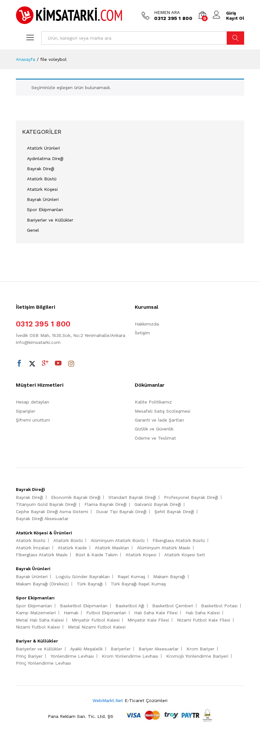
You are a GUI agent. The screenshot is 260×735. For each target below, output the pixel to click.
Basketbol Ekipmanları (83, 605)
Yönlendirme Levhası (72, 656)
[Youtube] (58, 363)
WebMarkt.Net (108, 700)
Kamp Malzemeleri (36, 612)
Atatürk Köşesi (42, 189)
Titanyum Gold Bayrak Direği (46, 504)
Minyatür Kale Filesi (148, 619)
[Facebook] (19, 363)
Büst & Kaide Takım (96, 554)
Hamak (71, 612)
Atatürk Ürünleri (43, 148)
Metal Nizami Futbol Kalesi (97, 626)
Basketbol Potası (219, 605)
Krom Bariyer (200, 648)
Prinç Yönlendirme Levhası (43, 663)
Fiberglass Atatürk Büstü (179, 540)
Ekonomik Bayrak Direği (76, 497)
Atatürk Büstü (41, 178)
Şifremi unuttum (33, 419)
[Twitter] (32, 363)
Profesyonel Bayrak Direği (191, 497)
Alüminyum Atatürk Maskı (163, 547)
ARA (235, 38)
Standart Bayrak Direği (132, 497)
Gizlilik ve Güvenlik (154, 428)
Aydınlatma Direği (45, 158)
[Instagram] (71, 363)
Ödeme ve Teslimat (155, 438)
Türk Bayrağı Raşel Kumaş (138, 583)
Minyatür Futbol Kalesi (96, 619)
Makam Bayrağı (169, 576)
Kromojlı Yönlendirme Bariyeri (197, 656)
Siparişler (25, 411)
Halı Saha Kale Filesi (156, 612)
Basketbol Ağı (129, 605)
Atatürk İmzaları (33, 547)
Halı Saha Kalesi (202, 612)
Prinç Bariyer (29, 656)
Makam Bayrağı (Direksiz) (42, 583)
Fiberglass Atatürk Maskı (42, 554)
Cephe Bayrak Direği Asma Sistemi (52, 511)
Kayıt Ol (235, 18)
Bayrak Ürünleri (43, 199)
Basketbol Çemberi (172, 605)
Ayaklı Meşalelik (86, 648)
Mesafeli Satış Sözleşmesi (162, 411)
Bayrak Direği (40, 168)
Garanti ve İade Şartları (159, 419)
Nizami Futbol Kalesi (38, 626)
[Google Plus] (45, 363)
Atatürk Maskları (112, 547)
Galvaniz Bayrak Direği (157, 504)
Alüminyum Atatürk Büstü (118, 540)
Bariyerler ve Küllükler (50, 219)
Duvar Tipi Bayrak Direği (121, 511)
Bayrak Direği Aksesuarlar (42, 518)
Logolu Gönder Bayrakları (82, 576)
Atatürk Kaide (72, 547)
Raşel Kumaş (131, 576)
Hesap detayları (32, 401)
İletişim (142, 332)
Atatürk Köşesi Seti (184, 554)
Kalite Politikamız (153, 401)
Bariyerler (121, 648)
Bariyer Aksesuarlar (159, 648)
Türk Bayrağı (90, 583)
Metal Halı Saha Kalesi (40, 619)
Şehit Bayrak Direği (174, 511)
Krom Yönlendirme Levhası (130, 656)
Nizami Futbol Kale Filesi (203, 619)
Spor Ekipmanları (45, 209)
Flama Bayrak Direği (105, 504)
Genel (33, 230)
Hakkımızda (147, 323)
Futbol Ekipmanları (106, 612)
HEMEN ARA (167, 12)
